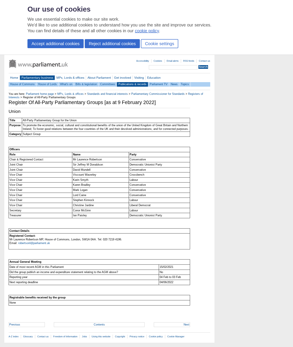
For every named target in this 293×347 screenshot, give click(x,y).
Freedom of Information (65, 336)
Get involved (122, 77)
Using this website (101, 336)
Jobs (84, 336)
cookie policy (147, 30)
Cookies (158, 61)
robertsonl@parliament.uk (34, 243)
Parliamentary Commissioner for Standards (158, 93)
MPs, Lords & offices (70, 77)
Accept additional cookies (56, 43)
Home (14, 77)
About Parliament (99, 77)
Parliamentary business (37, 77)
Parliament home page (40, 93)
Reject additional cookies (112, 43)
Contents (99, 324)
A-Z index (14, 336)
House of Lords (47, 84)
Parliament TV (159, 84)
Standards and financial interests (107, 93)
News (174, 84)
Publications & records (132, 84)
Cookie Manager (175, 336)
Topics (185, 84)
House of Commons (22, 84)
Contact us (204, 61)
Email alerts (173, 61)
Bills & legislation (86, 84)
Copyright (120, 336)
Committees (107, 84)
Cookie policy (156, 336)
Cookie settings (159, 43)
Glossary (28, 336)
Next (186, 324)
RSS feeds (188, 61)
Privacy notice (137, 336)
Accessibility (142, 61)
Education (154, 77)
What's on (66, 84)
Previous (14, 324)
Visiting (139, 77)
